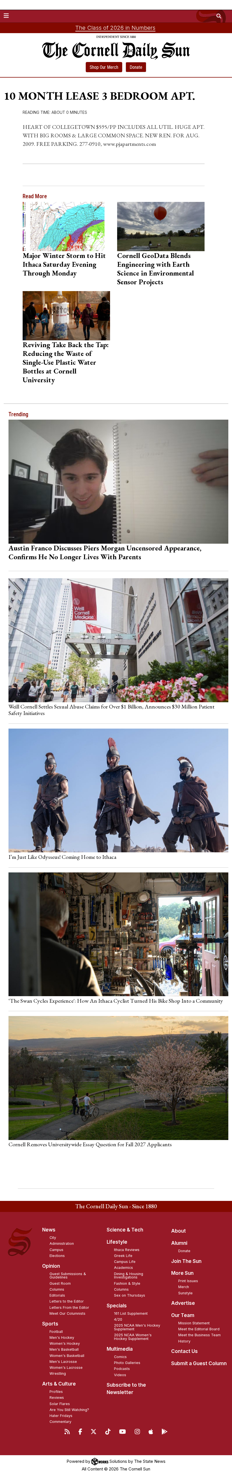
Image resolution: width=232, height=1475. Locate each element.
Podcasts (122, 1369)
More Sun (182, 1273)
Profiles (56, 1391)
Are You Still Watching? (69, 1410)
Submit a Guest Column (199, 1363)
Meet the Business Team (199, 1335)
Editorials (57, 1295)
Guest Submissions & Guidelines (68, 1276)
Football (56, 1331)
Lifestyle (117, 1242)
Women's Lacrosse (66, 1367)
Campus (56, 1250)
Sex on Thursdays (129, 1295)
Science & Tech (125, 1230)
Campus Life (125, 1262)
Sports (50, 1324)
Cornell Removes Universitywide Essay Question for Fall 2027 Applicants (90, 1144)
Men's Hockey (62, 1337)
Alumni (179, 1243)
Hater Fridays (61, 1416)
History (184, 1341)
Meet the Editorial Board (199, 1329)
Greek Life (123, 1256)
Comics (120, 1357)
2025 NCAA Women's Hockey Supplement (133, 1337)
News (48, 1230)
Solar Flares (60, 1404)
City (53, 1237)
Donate (136, 67)
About (178, 1231)
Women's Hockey (65, 1343)
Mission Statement (194, 1323)
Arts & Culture (59, 1384)
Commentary (60, 1421)
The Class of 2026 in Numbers (115, 27)
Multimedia (120, 1349)
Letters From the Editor (69, 1307)
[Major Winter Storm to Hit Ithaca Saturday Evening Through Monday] (66, 226)
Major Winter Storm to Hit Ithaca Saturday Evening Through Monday (64, 264)
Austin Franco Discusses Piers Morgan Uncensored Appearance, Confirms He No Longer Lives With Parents (104, 552)
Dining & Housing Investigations (128, 1276)
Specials (117, 1305)
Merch (183, 1287)
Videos (120, 1375)
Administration (62, 1243)
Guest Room (60, 1283)
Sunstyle (185, 1293)
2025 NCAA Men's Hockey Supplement (137, 1327)
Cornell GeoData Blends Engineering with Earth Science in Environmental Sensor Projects (155, 268)
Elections (57, 1256)
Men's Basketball (64, 1349)
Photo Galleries (127, 1363)
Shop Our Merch (104, 67)
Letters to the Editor (67, 1301)
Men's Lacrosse (63, 1361)
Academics (123, 1267)
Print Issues (188, 1281)
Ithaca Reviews (126, 1250)
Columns (57, 1289)
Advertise (183, 1303)
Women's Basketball (67, 1356)
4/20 (118, 1319)
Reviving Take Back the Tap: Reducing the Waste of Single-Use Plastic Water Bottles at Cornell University (66, 362)
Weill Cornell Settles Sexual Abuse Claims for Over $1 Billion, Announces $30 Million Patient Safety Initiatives (111, 709)
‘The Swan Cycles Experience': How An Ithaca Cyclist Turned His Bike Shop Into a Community (115, 1000)
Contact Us (184, 1351)
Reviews (57, 1397)
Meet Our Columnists (67, 1313)
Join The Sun (186, 1261)
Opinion (51, 1266)
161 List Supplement (131, 1313)
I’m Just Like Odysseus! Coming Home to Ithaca (62, 857)
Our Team (182, 1315)
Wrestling (58, 1373)
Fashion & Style (127, 1283)
